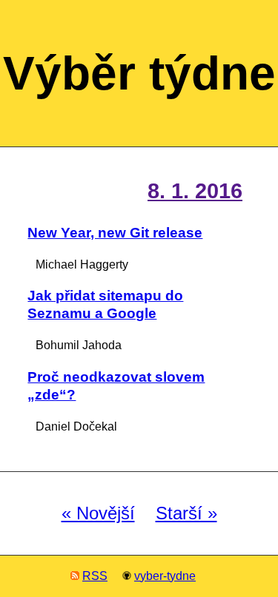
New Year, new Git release (114, 232)
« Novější (98, 513)
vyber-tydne (165, 576)
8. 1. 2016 (195, 191)
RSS (94, 576)
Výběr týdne (139, 73)
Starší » (186, 513)
